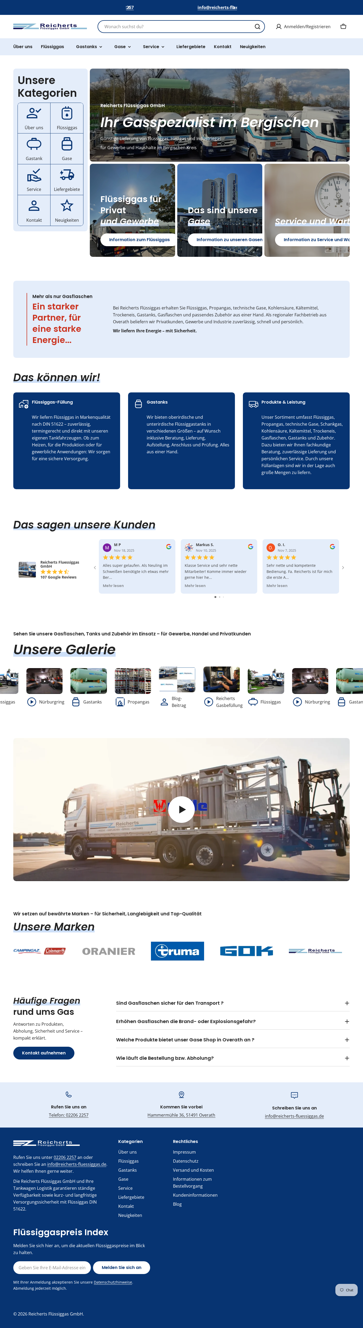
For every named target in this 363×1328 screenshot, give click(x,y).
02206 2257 (65, 1157)
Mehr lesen (113, 586)
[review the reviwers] (168, 548)
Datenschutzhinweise (113, 1282)
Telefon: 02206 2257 (68, 1115)
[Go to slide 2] (219, 597)
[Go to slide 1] (215, 597)
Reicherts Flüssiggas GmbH (55, 1314)
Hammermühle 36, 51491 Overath (181, 1115)
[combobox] (181, 26)
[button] (129, 7)
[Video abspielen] (181, 809)
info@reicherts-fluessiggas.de (294, 1116)
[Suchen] (257, 26)
